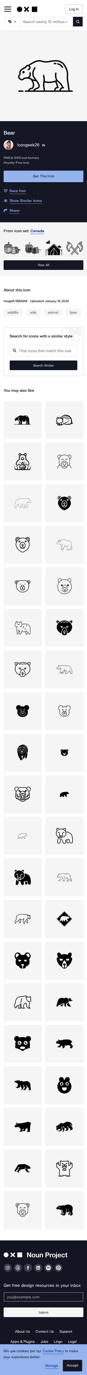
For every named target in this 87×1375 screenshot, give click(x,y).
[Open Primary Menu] (7, 9)
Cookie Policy (53, 1351)
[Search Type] (12, 21)
